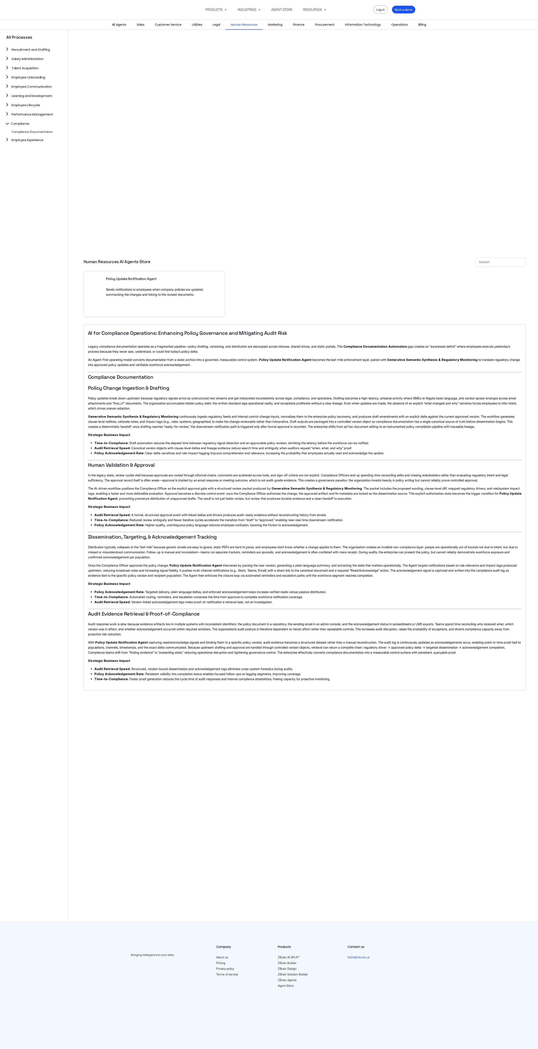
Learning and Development (32, 96)
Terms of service (227, 974)
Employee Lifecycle (26, 105)
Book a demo (403, 9)
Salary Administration (28, 59)
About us (222, 957)
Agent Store (286, 985)
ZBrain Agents (287, 980)
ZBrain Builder (287, 963)
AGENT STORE (282, 9)
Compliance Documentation (32, 132)
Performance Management (32, 114)
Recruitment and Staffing (31, 49)
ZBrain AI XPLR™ (289, 957)
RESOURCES (312, 9)
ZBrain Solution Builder (293, 974)
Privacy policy (225, 968)
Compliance (20, 123)
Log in (380, 9)
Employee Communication (32, 86)
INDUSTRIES (247, 9)
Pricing (220, 963)
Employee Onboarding (28, 77)
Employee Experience (27, 140)
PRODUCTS (214, 9)
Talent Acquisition (25, 68)
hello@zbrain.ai (359, 957)
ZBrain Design (287, 968)
